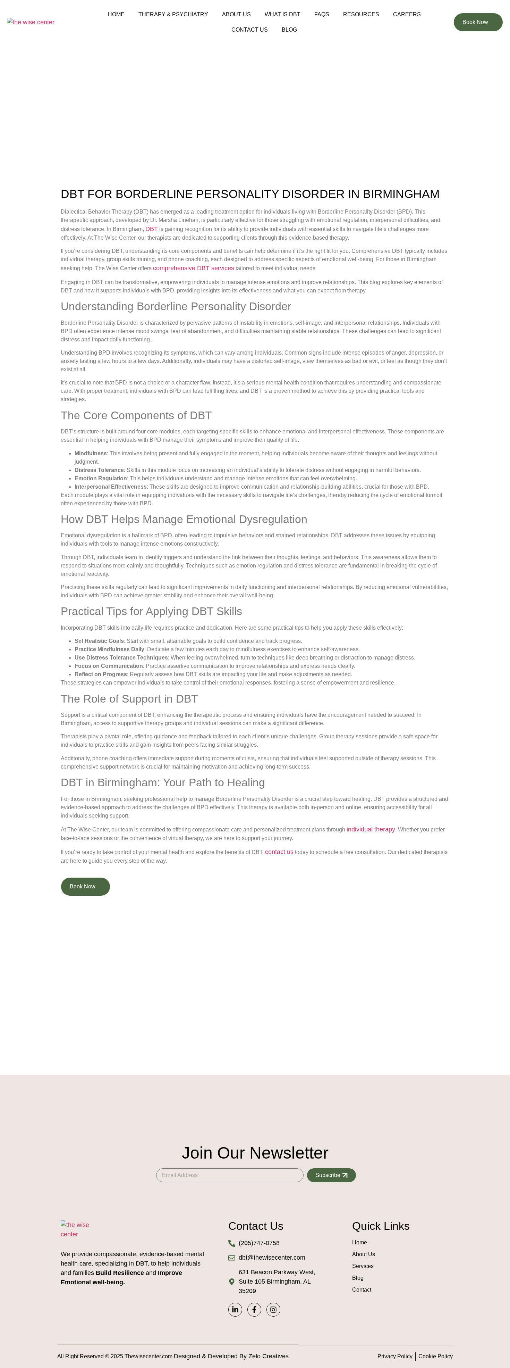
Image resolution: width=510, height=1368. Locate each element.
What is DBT (282, 14)
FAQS (321, 14)
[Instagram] (273, 1310)
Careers (407, 14)
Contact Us (249, 30)
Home (116, 14)
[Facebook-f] (254, 1310)
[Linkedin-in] (235, 1310)
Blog (289, 30)
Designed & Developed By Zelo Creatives (231, 1356)
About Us (236, 14)
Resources (361, 14)
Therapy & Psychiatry (173, 14)
